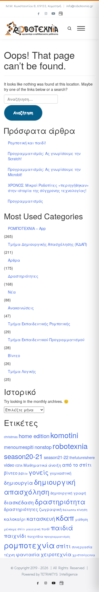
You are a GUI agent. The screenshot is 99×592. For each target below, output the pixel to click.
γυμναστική (60, 473)
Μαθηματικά (35, 465)
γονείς (39, 472)
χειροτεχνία (56, 554)
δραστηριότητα (60, 501)
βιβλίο (22, 473)
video (9, 465)
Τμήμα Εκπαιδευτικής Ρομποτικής (39, 323)
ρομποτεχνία (29, 544)
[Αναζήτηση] (69, 28)
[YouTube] (53, 13)
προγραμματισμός (57, 536)
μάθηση (81, 519)
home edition (34, 436)
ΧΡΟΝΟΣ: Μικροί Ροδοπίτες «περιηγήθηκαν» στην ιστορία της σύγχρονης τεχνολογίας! (48, 188)
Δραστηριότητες (23, 276)
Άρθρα (14, 260)
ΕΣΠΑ (18, 466)
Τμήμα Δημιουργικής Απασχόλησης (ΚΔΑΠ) (47, 244)
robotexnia (70, 445)
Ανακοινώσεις (21, 307)
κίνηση (82, 509)
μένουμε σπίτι (14, 529)
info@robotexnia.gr (79, 5)
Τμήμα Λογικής (22, 371)
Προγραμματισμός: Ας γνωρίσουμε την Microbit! (44, 172)
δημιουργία (18, 482)
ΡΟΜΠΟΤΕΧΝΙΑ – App (27, 228)
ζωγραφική (50, 509)
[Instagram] (46, 13)
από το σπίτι (77, 464)
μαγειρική (33, 529)
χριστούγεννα (83, 555)
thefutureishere (82, 457)
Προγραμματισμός (25, 201)
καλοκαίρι (15, 519)
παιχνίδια (35, 536)
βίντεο (10, 473)
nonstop (43, 446)
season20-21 (23, 456)
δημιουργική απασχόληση (40, 487)
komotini (64, 434)
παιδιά (62, 527)
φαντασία (28, 554)
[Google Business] (61, 13)
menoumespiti (19, 447)
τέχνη (9, 554)
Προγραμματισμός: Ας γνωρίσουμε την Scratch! (44, 156)
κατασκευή (41, 518)
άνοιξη (54, 465)
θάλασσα (69, 510)
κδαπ (65, 517)
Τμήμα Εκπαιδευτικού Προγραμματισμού (46, 339)
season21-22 (56, 457)
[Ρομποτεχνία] (31, 28)
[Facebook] (38, 13)
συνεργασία (82, 546)
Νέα (12, 292)
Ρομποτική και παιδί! (27, 142)
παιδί (45, 529)
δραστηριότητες (21, 509)
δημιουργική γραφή (68, 493)
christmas (11, 436)
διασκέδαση (19, 502)
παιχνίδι (15, 535)
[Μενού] (81, 28)
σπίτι (63, 546)
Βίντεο (14, 355)
